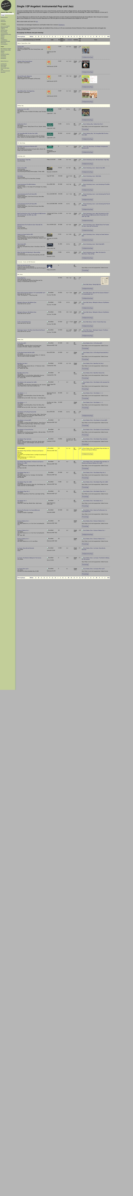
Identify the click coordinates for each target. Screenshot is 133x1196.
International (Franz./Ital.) (6, 34)
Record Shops (4, 65)
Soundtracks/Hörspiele (5, 41)
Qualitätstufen (4, 63)
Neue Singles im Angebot (6, 48)
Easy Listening (4, 31)
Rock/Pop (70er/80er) (5, 54)
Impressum (3, 72)
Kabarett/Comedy (4, 27)
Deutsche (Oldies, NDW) (6, 50)
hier (37, 21)
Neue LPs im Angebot (5, 26)
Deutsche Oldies (4, 30)
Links (2, 69)
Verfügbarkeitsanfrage (87, 57)
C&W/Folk (3, 28)
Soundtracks (3, 55)
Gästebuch (3, 20)
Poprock (2, 38)
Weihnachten (3, 42)
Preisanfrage (85, 129)
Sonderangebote (4, 44)
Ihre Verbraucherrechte (5, 70)
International (3, 58)
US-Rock (2, 37)
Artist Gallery (3, 66)
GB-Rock (2, 35)
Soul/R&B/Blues (4, 39)
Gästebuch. (61, 24)
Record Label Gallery (5, 68)
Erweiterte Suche (4, 17)
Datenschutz (3, 21)
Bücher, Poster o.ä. (4, 61)
